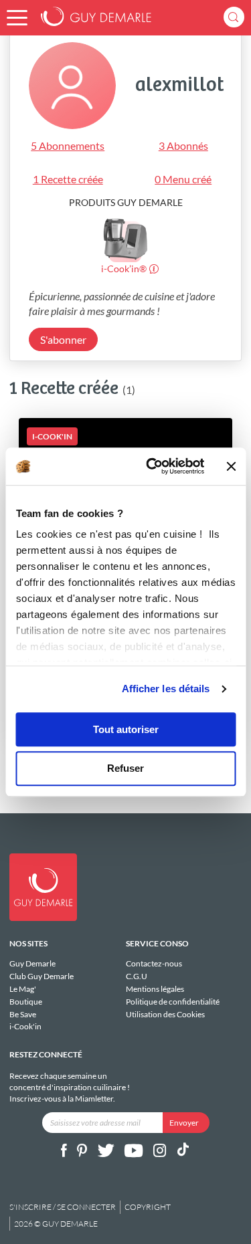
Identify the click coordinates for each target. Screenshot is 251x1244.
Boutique (25, 1002)
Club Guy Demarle (41, 976)
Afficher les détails (166, 688)
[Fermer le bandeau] (231, 466)
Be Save (22, 1014)
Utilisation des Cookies (165, 1014)
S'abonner (63, 339)
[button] (17, 17)
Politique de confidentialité (173, 1002)
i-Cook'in (25, 1026)
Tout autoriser (126, 729)
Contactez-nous (154, 963)
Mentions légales (155, 989)
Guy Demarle (32, 963)
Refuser (125, 768)
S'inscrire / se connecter (62, 1207)
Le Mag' (22, 989)
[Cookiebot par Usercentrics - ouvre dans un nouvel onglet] (152, 466)
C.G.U (136, 976)
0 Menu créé (183, 179)
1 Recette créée (68, 179)
